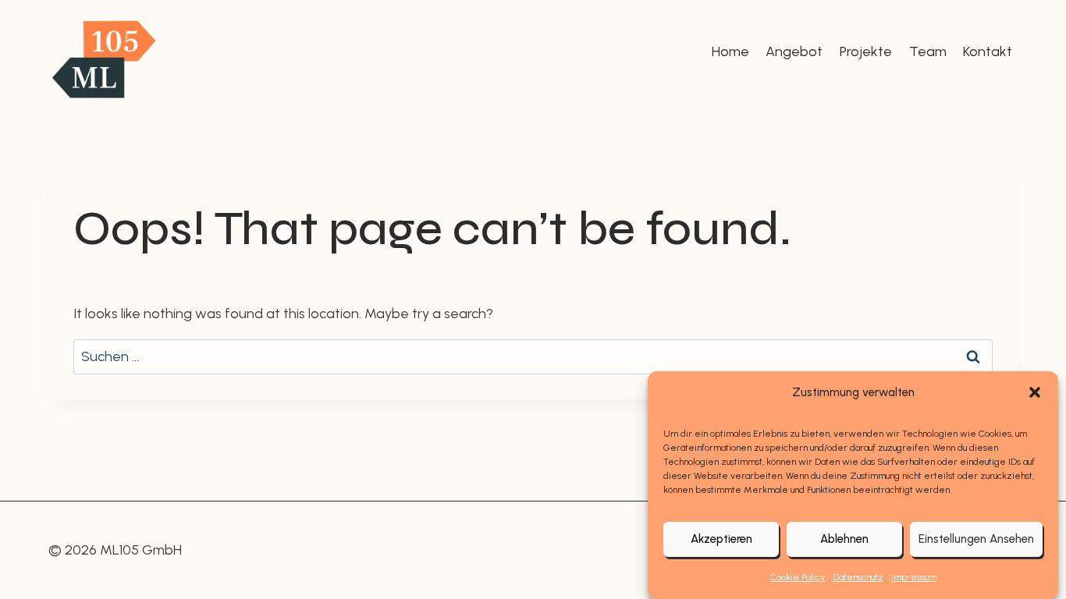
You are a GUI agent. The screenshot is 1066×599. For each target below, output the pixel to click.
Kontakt (987, 51)
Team (928, 51)
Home (730, 51)
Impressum (913, 577)
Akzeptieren (721, 540)
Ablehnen (844, 540)
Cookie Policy (797, 577)
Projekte (866, 51)
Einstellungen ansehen (976, 540)
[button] (1035, 392)
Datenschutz (858, 577)
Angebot (794, 51)
